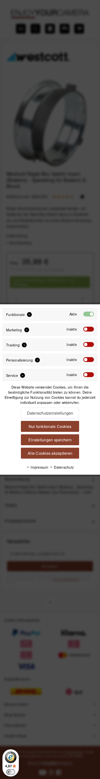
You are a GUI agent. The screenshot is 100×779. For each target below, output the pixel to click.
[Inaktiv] (88, 329)
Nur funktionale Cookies (50, 426)
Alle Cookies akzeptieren (50, 453)
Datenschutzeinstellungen (50, 413)
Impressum (39, 467)
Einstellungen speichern (50, 440)
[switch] (10, 772)
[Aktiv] (88, 314)
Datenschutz (63, 467)
